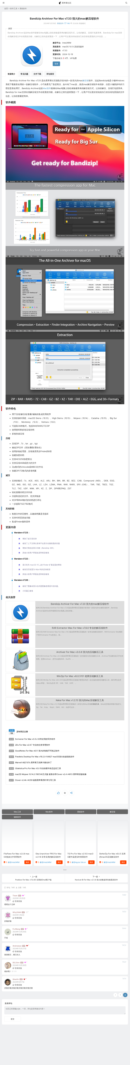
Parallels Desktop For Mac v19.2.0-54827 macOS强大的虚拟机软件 (42, 756)
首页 (6, 8)
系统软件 (23, 8)
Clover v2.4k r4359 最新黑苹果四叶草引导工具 (33, 780)
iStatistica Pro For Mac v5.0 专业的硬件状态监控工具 (35, 768)
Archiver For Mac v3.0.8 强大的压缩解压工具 (79, 652)
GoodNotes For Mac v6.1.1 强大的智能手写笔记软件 (34, 751)
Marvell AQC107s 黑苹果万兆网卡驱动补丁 (31, 762)
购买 (27, 862)
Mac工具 (17, 812)
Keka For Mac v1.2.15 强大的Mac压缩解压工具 (80, 700)
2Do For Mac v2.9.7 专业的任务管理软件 (30, 745)
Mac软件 (47, 88)
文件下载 (37, 74)
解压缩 (86, 80)
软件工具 (13, 8)
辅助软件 (17, 817)
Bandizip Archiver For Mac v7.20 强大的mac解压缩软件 (80, 604)
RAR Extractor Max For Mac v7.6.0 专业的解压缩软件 (80, 628)
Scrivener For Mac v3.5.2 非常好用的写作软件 (32, 739)
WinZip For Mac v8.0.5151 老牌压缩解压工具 (80, 676)
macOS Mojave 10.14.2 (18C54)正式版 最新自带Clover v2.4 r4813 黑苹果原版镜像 (48, 774)
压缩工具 (95, 704)
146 (68, 23)
